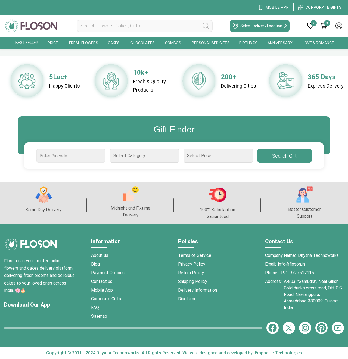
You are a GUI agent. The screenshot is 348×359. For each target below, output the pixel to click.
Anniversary (280, 43)
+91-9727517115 (297, 272)
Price (53, 43)
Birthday (248, 43)
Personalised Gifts (211, 43)
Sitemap (99, 316)
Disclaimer (188, 298)
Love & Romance (318, 43)
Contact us (101, 281)
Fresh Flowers (83, 43)
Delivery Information (197, 290)
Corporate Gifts (106, 298)
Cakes (114, 43)
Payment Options (108, 272)
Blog (95, 264)
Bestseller (26, 42)
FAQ (95, 307)
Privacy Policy (191, 264)
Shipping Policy (192, 281)
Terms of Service (194, 255)
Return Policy (191, 272)
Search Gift (284, 156)
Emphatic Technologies (278, 352)
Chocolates (142, 43)
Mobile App (102, 290)
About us (99, 255)
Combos (173, 43)
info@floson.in (291, 264)
